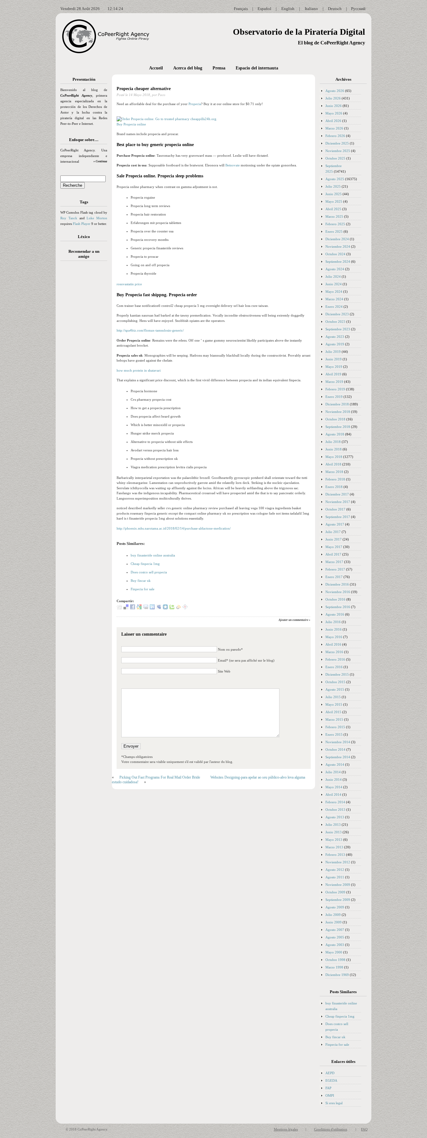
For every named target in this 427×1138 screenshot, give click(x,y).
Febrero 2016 (335, 659)
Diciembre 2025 (337, 143)
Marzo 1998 (334, 967)
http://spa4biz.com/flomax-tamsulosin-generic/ (150, 330)
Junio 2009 (333, 922)
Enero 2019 (334, 397)
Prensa (219, 68)
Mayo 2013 (333, 839)
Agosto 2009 (334, 907)
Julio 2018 (333, 442)
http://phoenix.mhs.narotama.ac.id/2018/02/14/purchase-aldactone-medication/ (174, 528)
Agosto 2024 (334, 269)
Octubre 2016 (335, 599)
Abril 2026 (333, 121)
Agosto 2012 (334, 869)
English (287, 8)
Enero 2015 (334, 734)
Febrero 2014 (335, 802)
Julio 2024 (333, 276)
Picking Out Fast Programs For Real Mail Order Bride (159, 777)
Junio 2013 (333, 832)
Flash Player (81, 224)
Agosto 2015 (334, 689)
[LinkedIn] (152, 608)
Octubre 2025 (335, 158)
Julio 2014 (333, 772)
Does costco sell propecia (149, 572)
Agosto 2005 (334, 937)
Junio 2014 (333, 779)
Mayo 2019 (333, 366)
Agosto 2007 (334, 930)
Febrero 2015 (335, 727)
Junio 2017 (333, 539)
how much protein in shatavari (139, 370)
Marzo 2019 (334, 382)
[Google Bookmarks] (139, 608)
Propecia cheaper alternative (144, 88)
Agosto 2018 (334, 434)
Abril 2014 (333, 794)
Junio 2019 (333, 359)
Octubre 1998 (335, 960)
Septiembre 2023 (337, 329)
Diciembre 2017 (337, 494)
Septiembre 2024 (337, 261)
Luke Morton (97, 218)
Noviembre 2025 (337, 151)
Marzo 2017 (334, 562)
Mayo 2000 (333, 952)
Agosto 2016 (334, 614)
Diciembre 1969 (337, 975)
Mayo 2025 (333, 201)
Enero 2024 (334, 306)
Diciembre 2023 (337, 314)
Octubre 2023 (335, 321)
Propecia (194, 104)
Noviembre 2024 (337, 246)
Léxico (84, 236)
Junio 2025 (333, 194)
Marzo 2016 (334, 652)
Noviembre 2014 (337, 742)
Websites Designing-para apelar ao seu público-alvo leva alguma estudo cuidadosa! (208, 779)
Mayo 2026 (333, 113)
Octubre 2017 (335, 509)
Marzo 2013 (334, 847)
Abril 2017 (333, 554)
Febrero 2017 (335, 569)
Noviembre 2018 (337, 412)
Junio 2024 (333, 284)
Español (264, 8)
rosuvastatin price (129, 284)
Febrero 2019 (335, 389)
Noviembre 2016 (337, 592)
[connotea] (185, 608)
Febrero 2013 (335, 854)
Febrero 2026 (335, 136)
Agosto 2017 (334, 524)
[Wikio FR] (178, 608)
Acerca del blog (187, 68)
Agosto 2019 (334, 344)
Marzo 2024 (334, 299)
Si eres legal (334, 1103)
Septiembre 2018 (337, 427)
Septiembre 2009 (337, 900)
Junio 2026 (333, 106)
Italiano (311, 8)
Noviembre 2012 (337, 862)
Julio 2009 (333, 915)
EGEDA (331, 1080)
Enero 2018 (334, 487)
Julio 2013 (333, 824)
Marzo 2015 (334, 719)
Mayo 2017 (333, 547)
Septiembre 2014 (337, 757)
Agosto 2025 (334, 179)
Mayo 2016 (333, 637)
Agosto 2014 (334, 764)
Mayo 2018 (333, 457)
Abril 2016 (333, 644)
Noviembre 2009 (337, 885)
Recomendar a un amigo (83, 254)
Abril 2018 (333, 464)
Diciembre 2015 (337, 674)
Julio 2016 (333, 622)
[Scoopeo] (165, 608)
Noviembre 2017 (337, 502)
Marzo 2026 (334, 128)
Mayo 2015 (333, 704)
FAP (328, 1088)
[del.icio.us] (125, 608)
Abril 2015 (333, 712)
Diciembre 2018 (337, 404)
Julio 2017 (333, 532)
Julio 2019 (333, 351)
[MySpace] (158, 608)
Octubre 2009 (335, 892)
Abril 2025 (333, 209)
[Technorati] (171, 608)
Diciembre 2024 (337, 239)
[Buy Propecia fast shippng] (167, 119)
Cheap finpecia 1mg (145, 564)
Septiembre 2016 (337, 607)
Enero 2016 (334, 667)
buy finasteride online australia (153, 555)
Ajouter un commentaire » (294, 620)
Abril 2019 (333, 374)
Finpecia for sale (142, 589)
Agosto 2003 (334, 945)
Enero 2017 (334, 577)
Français (241, 8)
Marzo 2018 (334, 472)
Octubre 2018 (335, 419)
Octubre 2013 (335, 809)
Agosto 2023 (334, 336)
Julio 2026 (333, 98)
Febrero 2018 (335, 479)
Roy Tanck (68, 218)
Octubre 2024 (335, 254)
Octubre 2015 (335, 682)
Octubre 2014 (335, 749)
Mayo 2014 (333, 787)
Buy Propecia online (131, 124)
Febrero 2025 (335, 224)
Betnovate (232, 165)
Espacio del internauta (257, 68)
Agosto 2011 (334, 877)
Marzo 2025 (334, 216)
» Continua (100, 161)
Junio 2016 (333, 629)
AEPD (329, 1073)
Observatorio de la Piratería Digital (299, 32)
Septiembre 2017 (337, 517)
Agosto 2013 (334, 817)
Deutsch (335, 8)
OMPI (329, 1095)
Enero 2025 (334, 231)
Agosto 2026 (334, 91)
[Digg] (119, 608)
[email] (145, 608)
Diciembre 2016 (337, 584)
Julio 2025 (333, 186)
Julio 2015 (333, 697)
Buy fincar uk (141, 580)
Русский (358, 8)
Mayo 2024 (333, 291)
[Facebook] (132, 608)
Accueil (156, 68)
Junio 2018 (333, 449)
